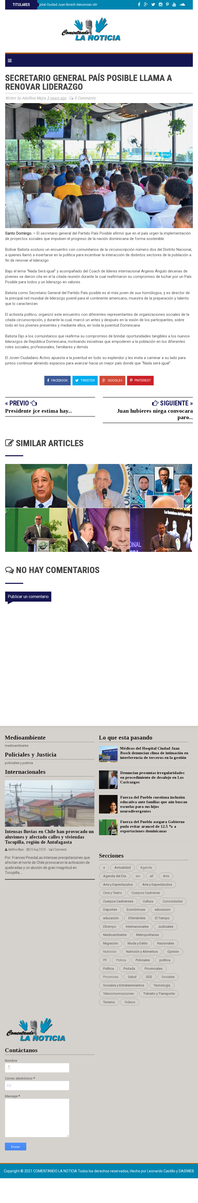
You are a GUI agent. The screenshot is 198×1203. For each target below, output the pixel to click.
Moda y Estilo (138, 943)
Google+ (114, 380)
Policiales (143, 960)
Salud (132, 977)
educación (111, 918)
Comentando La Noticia (55, 1171)
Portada (129, 968)
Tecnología (162, 985)
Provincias (110, 977)
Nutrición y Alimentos (142, 951)
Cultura (148, 901)
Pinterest (142, 380)
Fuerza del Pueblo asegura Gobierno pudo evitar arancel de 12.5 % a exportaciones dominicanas (152, 826)
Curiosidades (173, 901)
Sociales (168, 977)
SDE (149, 977)
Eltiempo (109, 926)
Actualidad (122, 867)
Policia (121, 960)
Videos (130, 1002)
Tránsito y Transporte (159, 993)
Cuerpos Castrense (145, 893)
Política (108, 968)
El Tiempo (162, 918)
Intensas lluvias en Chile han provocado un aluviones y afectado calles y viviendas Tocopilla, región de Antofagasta (49, 837)
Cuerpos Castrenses (118, 901)
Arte (166, 876)
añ (151, 876)
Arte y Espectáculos (157, 884)
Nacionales (165, 943)
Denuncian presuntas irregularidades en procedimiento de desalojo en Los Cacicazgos (152, 777)
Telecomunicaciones (118, 993)
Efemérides (136, 918)
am (138, 876)
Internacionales (137, 926)
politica (164, 960)
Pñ (105, 960)
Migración (110, 943)
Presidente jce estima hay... (38, 411)
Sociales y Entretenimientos (123, 985)
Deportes (110, 909)
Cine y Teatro (112, 893)
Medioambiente (115, 935)
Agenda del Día (114, 876)
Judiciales (165, 926)
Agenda (146, 867)
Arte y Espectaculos (118, 884)
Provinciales (153, 968)
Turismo (109, 1002)
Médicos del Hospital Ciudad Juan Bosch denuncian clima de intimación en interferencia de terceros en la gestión (154, 753)
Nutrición (110, 951)
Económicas (136, 909)
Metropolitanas (147, 935)
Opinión (173, 951)
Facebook (59, 380)
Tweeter (87, 380)
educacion (162, 909)
